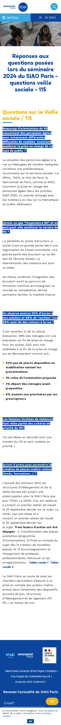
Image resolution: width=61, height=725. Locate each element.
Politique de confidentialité (30, 676)
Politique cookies (43, 671)
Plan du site (23, 681)
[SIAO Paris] (15, 10)
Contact (40, 681)
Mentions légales (17, 671)
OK (30, 721)
